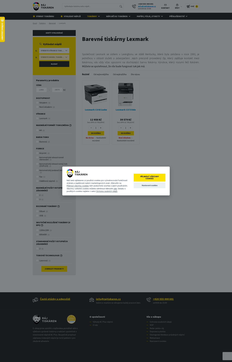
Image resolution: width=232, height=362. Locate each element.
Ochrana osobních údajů (106, 191)
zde (115, 189)
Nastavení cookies (149, 185)
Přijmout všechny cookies (78, 186)
